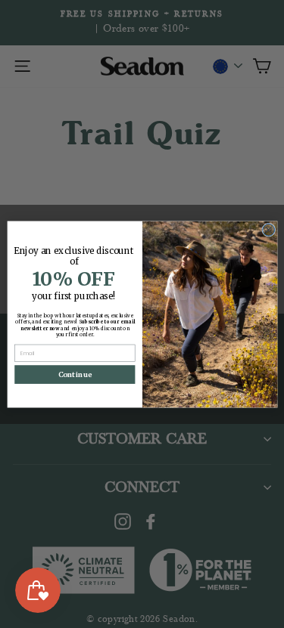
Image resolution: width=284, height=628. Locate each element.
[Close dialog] (268, 230)
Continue (74, 374)
